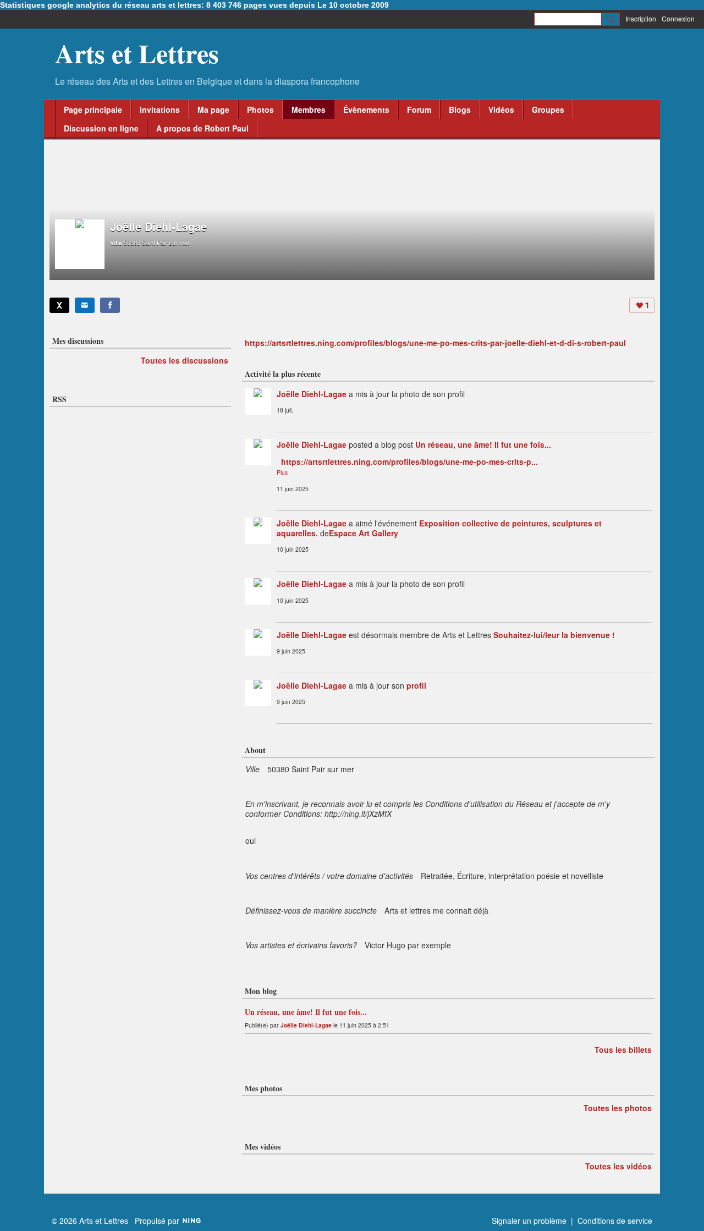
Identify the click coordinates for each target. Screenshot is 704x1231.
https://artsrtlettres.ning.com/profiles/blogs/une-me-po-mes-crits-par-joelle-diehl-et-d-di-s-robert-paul (435, 342)
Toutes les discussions (184, 360)
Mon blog (261, 991)
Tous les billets (623, 1049)
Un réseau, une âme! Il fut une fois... (483, 444)
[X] (59, 305)
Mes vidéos (262, 1146)
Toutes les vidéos (618, 1166)
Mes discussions (77, 341)
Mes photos (263, 1088)
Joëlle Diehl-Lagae (311, 393)
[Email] (85, 305)
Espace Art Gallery (363, 532)
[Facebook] (110, 305)
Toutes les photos (618, 1108)
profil (416, 685)
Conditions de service (615, 1220)
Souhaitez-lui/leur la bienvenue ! (554, 634)
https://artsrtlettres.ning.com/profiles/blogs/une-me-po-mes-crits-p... (409, 461)
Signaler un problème (529, 1220)
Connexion (678, 18)
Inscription (640, 18)
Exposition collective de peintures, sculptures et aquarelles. (439, 528)
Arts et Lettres (137, 53)
